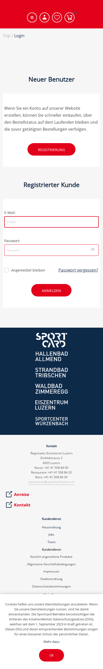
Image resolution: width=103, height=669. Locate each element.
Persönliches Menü (45, 17)
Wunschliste (57, 17)
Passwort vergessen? (78, 270)
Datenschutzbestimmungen (51, 586)
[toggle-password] (93, 249)
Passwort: (12, 240)
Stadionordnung (51, 579)
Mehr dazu (52, 641)
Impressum (51, 571)
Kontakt (22, 505)
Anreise (21, 494)
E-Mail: (10, 212)
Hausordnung (51, 527)
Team (52, 542)
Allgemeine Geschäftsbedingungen (51, 564)
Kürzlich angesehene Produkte (51, 557)
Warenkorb (73, 13)
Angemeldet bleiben (28, 270)
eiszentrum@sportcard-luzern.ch (51, 482)
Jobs (51, 534)
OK (52, 655)
